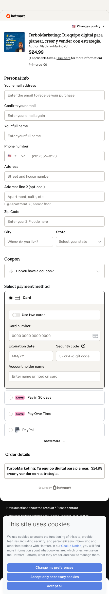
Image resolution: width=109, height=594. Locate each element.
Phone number (16, 146)
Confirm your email (20, 106)
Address (11, 166)
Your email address (20, 85)
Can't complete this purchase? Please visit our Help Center (47, 516)
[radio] (11, 298)
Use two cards (33, 315)
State (60, 232)
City (7, 232)
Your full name (16, 126)
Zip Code (11, 212)
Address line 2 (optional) (24, 187)
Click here (63, 58)
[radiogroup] (54, 364)
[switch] (16, 315)
